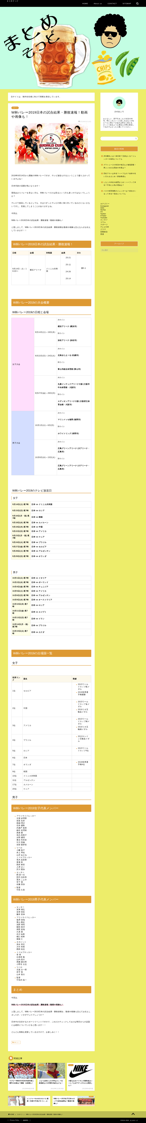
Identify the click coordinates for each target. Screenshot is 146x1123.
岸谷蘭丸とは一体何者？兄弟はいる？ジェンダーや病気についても (120, 157)
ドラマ (103, 229)
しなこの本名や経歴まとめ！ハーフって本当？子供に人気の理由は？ (120, 183)
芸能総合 (104, 232)
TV (101, 212)
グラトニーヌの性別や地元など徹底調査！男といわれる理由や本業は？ (120, 166)
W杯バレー (17, 1042)
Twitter (103, 214)
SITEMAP (127, 3)
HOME (85, 3)
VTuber (103, 216)
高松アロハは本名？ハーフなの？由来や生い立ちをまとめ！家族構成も (120, 175)
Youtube (103, 218)
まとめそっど (12, 1)
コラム (103, 222)
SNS (102, 208)
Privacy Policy (14, 1120)
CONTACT (112, 3)
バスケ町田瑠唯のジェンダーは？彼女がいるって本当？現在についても (120, 192)
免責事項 (25, 1120)
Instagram (104, 206)
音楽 (102, 234)
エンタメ (104, 220)
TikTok (103, 210)
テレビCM (104, 227)
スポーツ (15, 107)
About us (98, 3)
